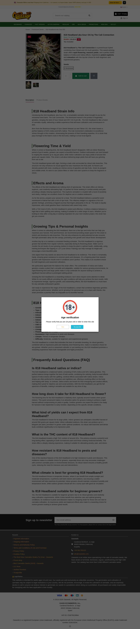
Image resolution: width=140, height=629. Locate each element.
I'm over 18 (77, 327)
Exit (63, 327)
